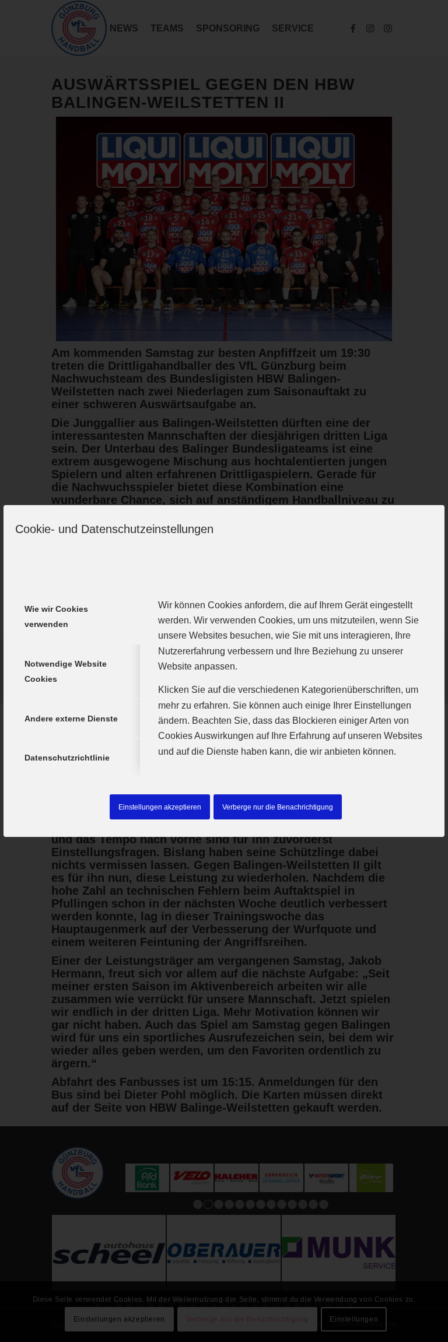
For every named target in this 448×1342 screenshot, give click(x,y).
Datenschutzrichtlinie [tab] (67, 757)
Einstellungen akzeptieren (159, 807)
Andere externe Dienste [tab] (71, 718)
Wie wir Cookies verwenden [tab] (56, 616)
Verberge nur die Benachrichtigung (277, 807)
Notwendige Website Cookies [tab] (65, 671)
